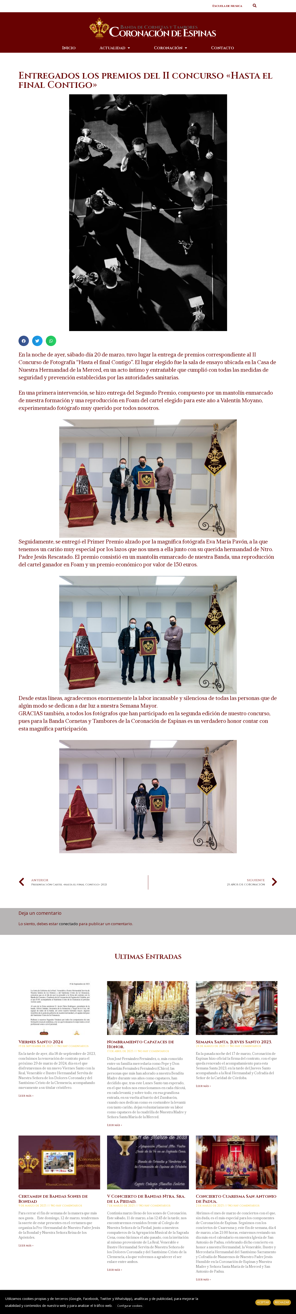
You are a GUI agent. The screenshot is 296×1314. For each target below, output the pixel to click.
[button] (227, 6)
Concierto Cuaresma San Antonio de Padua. (236, 1199)
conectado (68, 923)
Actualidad (112, 48)
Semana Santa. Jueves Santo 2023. (234, 1042)
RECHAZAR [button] (282, 1302)
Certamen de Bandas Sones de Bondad (53, 1199)
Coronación (168, 48)
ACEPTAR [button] (263, 1302)
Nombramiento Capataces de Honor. (140, 1044)
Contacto (222, 48)
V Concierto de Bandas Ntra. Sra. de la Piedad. (146, 1199)
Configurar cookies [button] (129, 1306)
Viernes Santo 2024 (40, 1042)
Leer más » (26, 1096)
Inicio (69, 48)
